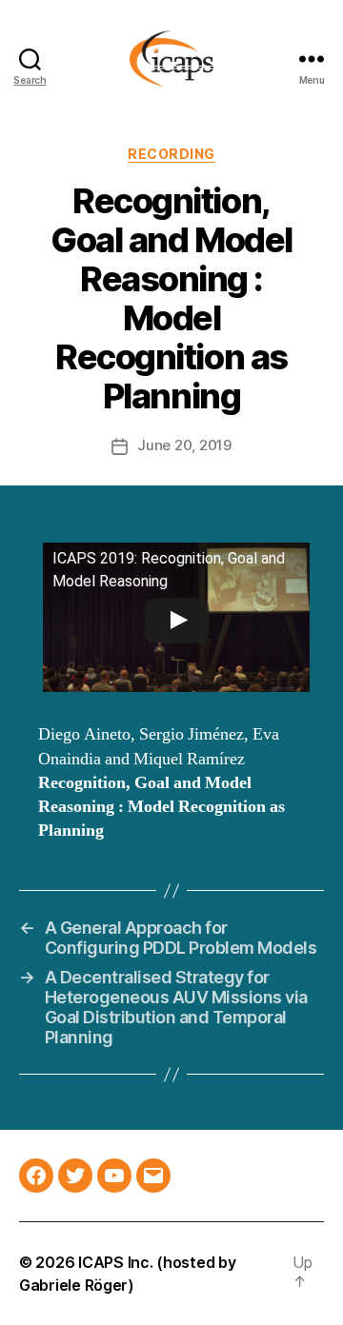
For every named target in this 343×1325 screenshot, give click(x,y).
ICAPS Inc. (115, 1262)
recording (171, 154)
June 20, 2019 (184, 445)
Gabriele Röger (73, 1285)
